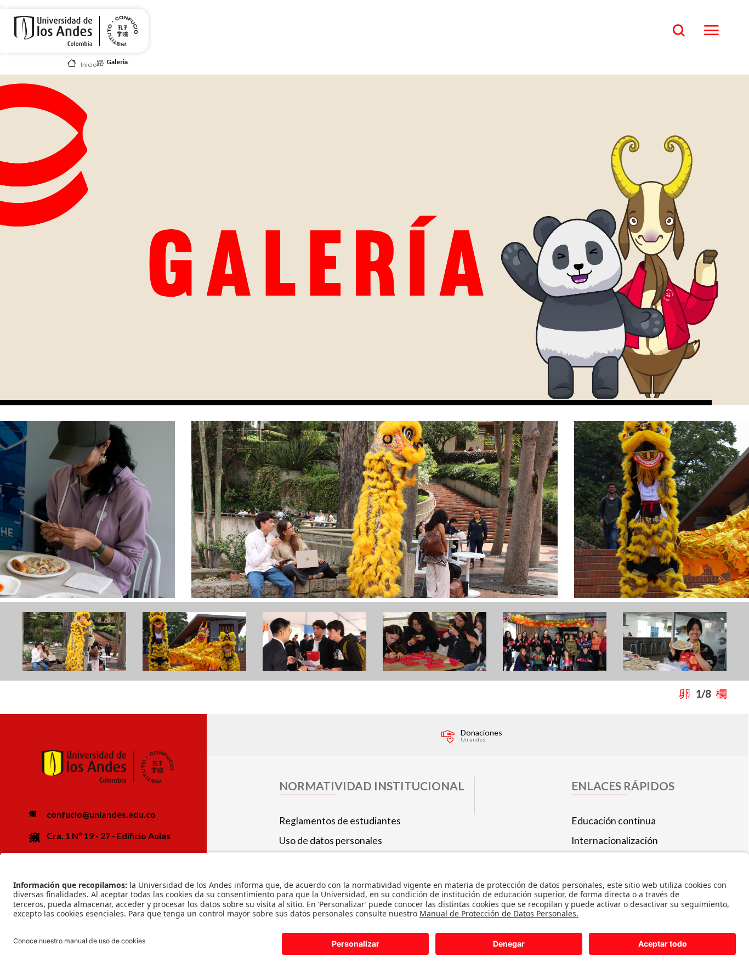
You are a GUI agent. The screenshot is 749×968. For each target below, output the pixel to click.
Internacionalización (614, 840)
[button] (727, 694)
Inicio (89, 64)
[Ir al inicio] (53, 31)
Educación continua (613, 821)
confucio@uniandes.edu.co (101, 814)
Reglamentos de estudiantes (340, 821)
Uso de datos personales (330, 840)
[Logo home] (122, 31)
